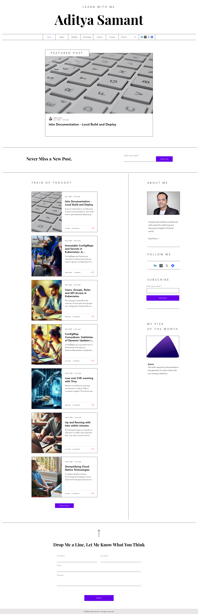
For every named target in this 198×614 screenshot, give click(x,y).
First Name (61, 556)
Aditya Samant (99, 19)
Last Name (104, 556)
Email (59, 565)
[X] (148, 37)
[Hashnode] (152, 37)
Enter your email (131, 156)
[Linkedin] (142, 37)
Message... (61, 575)
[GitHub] (145, 37)
